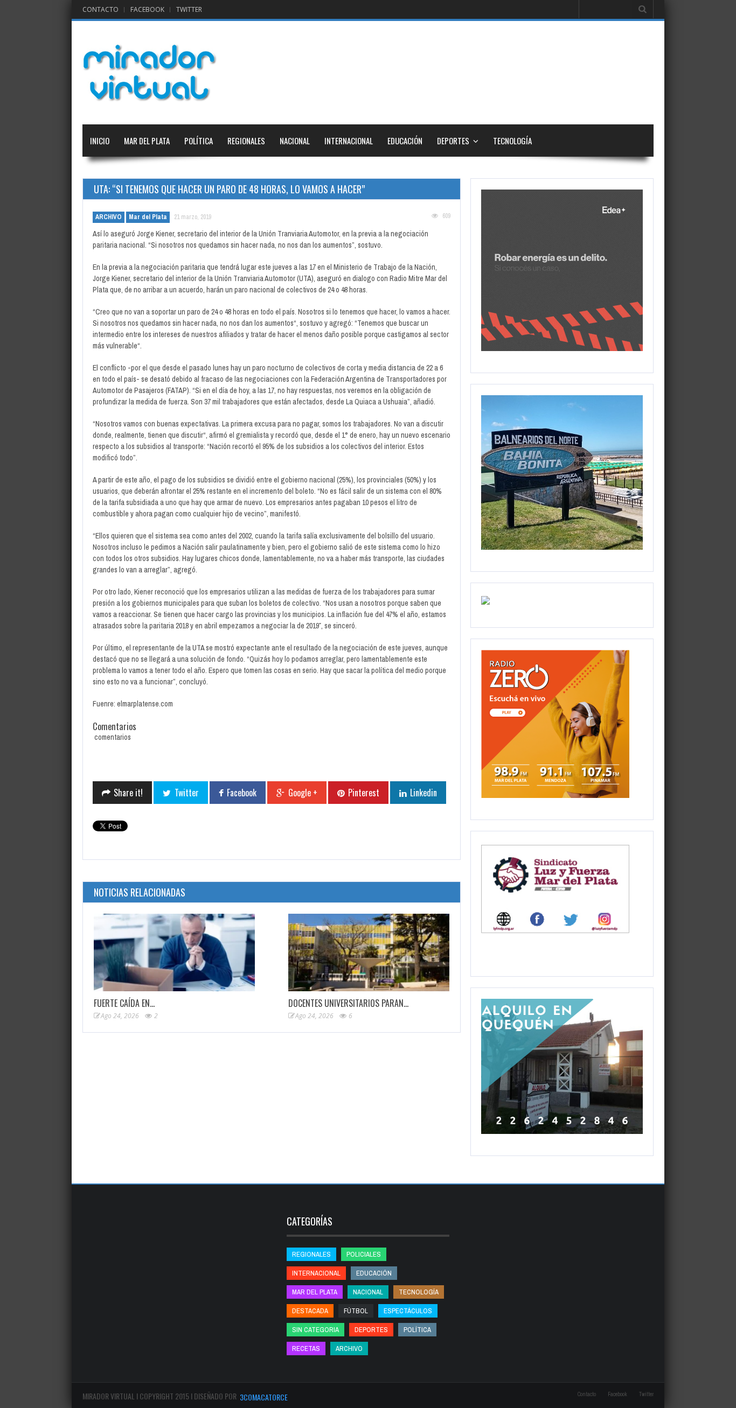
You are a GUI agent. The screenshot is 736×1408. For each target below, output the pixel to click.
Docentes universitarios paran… (348, 1003)
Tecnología (512, 140)
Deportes (453, 140)
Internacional (348, 140)
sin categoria (315, 1329)
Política (198, 140)
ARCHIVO (108, 217)
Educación (404, 140)
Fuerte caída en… (124, 1003)
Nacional (295, 140)
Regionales (246, 140)
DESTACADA (310, 1310)
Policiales (363, 1254)
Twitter (189, 9)
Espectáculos (408, 1310)
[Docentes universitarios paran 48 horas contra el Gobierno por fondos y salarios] (368, 953)
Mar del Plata (147, 140)
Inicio (99, 140)
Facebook (147, 9)
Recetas (306, 1348)
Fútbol (356, 1310)
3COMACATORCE (264, 1397)
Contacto (100, 9)
